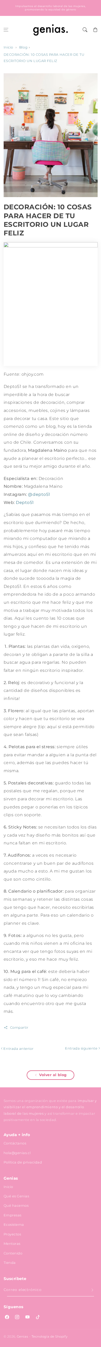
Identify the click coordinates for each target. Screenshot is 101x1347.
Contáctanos (15, 1143)
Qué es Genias (16, 1196)
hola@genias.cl (17, 1153)
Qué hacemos (16, 1205)
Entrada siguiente (81, 1048)
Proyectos (12, 1234)
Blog (23, 47)
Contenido (13, 1253)
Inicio (8, 47)
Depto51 (25, 502)
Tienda (10, 1262)
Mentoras (12, 1243)
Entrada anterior (18, 1048)
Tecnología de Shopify (49, 1336)
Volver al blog (53, 1074)
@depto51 (39, 494)
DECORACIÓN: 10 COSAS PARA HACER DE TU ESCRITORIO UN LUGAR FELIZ (44, 58)
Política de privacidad (23, 1162)
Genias (22, 1336)
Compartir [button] (19, 1027)
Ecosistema (14, 1224)
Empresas (12, 1215)
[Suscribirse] (92, 1289)
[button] (6, 30)
